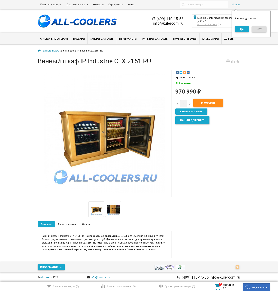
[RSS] (238, 267)
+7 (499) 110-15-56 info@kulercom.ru (167, 21)
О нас (131, 4)
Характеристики (67, 224)
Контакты (98, 4)
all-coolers (46, 277)
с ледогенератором (54, 38)
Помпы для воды (185, 38)
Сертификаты (115, 4)
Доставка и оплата (77, 4)
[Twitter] (181, 72)
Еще (229, 38)
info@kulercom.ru (98, 277)
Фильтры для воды (155, 38)
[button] (256, 287)
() (63, 286)
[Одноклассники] (184, 72)
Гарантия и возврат (51, 4)
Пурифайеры (128, 38)
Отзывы (86, 224)
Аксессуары (210, 38)
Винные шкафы (51, 50)
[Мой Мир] (188, 72)
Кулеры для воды (102, 38)
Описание (46, 224)
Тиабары (79, 38)
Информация (49, 267)
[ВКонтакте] (177, 72)
